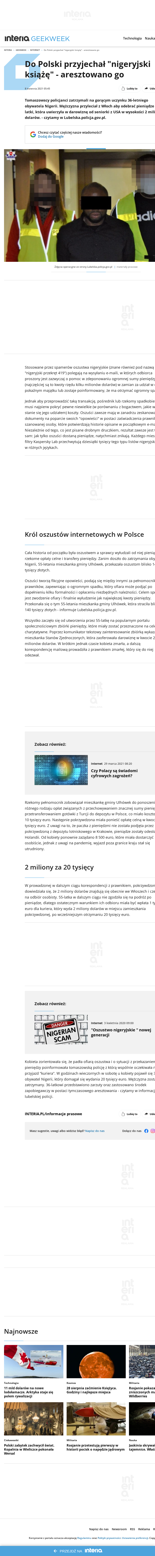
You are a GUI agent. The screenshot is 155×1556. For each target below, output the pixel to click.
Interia (8, 50)
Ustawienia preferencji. (135, 1537)
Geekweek (21, 50)
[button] (132, 38)
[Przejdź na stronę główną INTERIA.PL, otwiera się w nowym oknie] (17, 38)
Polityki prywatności (109, 1538)
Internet (35, 50)
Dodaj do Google (70, 136)
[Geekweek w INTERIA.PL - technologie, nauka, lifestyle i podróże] (50, 38)
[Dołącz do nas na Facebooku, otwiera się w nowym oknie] (146, 1131)
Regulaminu (84, 1538)
